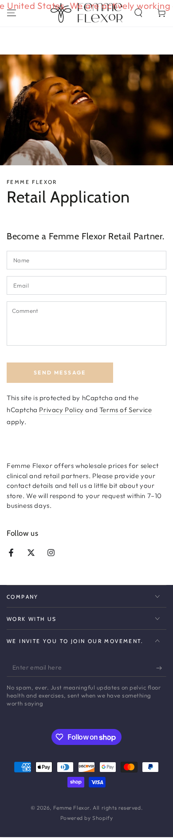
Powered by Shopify (86, 818)
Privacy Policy (61, 409)
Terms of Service (125, 409)
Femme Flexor (71, 807)
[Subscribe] (161, 668)
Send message (60, 372)
